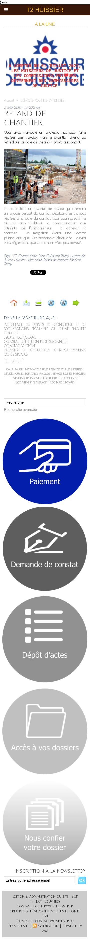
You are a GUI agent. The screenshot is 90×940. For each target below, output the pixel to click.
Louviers (19, 260)
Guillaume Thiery (57, 256)
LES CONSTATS (68, 378)
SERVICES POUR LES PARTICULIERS (69, 373)
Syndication (48, 926)
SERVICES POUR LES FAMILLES (27, 378)
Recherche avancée (20, 409)
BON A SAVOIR (14, 369)
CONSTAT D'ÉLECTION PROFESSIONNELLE (36, 341)
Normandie (34, 260)
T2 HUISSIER (45, 9)
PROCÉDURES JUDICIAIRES (62, 382)
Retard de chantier (56, 260)
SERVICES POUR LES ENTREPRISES (42, 100)
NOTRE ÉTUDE (51, 378)
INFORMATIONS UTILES (36, 369)
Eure (41, 256)
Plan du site (18, 926)
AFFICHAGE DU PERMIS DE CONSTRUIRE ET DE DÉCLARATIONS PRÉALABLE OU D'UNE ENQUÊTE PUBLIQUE (45, 328)
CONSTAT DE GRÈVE (20, 346)
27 (14, 256)
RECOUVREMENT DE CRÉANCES (32, 382)
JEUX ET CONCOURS (20, 337)
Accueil (9, 100)
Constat (23, 256)
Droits (33, 256)
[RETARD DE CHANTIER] (45, 151)
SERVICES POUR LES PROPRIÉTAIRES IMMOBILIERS (27, 373)
